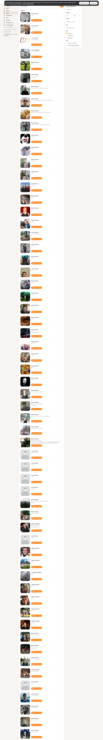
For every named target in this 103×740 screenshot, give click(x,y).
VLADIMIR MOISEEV (36, 572)
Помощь (13, 29)
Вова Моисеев (35, 62)
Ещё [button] (9, 31)
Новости (6, 31)
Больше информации (28, 4)
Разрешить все (84, 3)
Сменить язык (7, 27)
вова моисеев (34, 98)
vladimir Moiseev (35, 584)
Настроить (93, 3)
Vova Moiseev (34, 13)
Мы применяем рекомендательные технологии (10, 34)
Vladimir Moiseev (35, 548)
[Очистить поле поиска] (59, 6)
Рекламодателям (7, 29)
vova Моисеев (35, 232)
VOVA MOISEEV (35, 50)
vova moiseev (34, 38)
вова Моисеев (35, 183)
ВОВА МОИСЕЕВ (35, 524)
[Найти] (62, 6)
